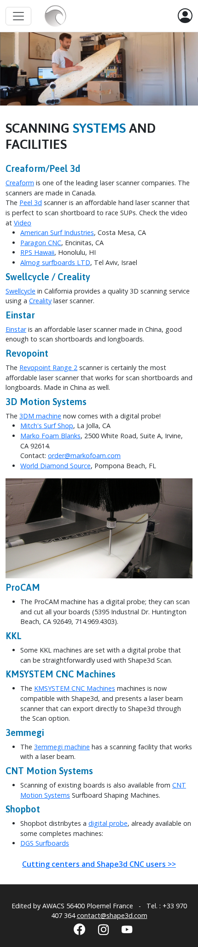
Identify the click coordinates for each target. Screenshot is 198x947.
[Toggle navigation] (18, 16)
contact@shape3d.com (112, 915)
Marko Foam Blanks (50, 435)
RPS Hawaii (37, 252)
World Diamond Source (55, 465)
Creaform (20, 182)
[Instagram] (103, 929)
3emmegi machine (62, 746)
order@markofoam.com (84, 455)
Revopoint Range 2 (48, 367)
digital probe (108, 823)
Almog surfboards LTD (55, 262)
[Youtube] (127, 929)
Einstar (16, 329)
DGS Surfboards (44, 843)
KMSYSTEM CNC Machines (74, 688)
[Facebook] (79, 929)
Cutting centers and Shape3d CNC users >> (99, 864)
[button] (185, 16)
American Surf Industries (57, 232)
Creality (40, 300)
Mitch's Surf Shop (46, 425)
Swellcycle (20, 291)
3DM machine (40, 416)
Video (22, 222)
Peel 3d (30, 202)
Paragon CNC (40, 242)
